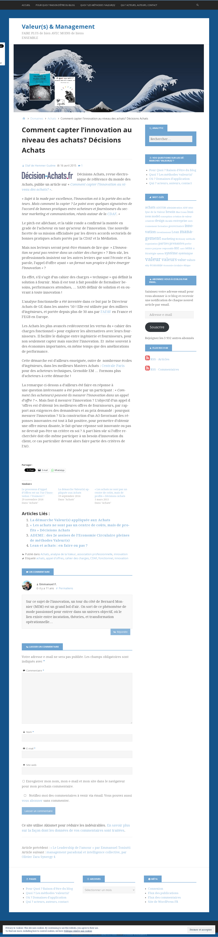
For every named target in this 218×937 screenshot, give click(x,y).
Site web (31, 765)
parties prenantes (171, 243)
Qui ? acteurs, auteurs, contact (139, 5)
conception (166, 216)
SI (193, 249)
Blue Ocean (181, 212)
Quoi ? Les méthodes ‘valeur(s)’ (97, 5)
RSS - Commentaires (164, 369)
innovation (121, 554)
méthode (190, 239)
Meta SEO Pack (109, 934)
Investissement (164, 232)
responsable (168, 248)
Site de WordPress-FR (163, 901)
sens (188, 248)
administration (174, 207)
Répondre (122, 631)
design (160, 220)
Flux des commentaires (164, 897)
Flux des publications (163, 893)
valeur (153, 259)
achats (40, 558)
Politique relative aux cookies (78, 931)
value (181, 260)
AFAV (185, 208)
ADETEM (161, 207)
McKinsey (180, 239)
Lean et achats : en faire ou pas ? (59, 545)
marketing (168, 238)
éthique (186, 265)
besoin (170, 212)
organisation (151, 244)
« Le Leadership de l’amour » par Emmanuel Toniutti (90, 847)
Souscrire (157, 327)
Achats (45, 554)
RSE (176, 248)
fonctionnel (105, 558)
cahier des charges (77, 558)
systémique (185, 253)
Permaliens (66, 588)
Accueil (26, 5)
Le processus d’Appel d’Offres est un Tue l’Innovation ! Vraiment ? (37, 492)
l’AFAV (106, 312)
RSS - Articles (159, 359)
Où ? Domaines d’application (169, 178)
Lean (175, 232)
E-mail (30, 748)
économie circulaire (173, 265)
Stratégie (150, 253)
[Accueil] (24, 118)
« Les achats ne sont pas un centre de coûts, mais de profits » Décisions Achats (111, 492)
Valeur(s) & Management (58, 26)
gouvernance (176, 226)
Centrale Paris (113, 366)
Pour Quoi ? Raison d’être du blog (55, 5)
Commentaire (35, 670)
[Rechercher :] (170, 139)
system (160, 253)
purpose (156, 248)
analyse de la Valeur (63, 554)
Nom (30, 732)
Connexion (155, 888)
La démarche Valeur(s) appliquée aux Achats (74, 491)
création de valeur (182, 216)
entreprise (180, 220)
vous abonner (32, 800)
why (147, 265)
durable (169, 221)
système (171, 253)
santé (182, 249)
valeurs (169, 259)
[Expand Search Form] (197, 5)
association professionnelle (94, 554)
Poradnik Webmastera (135, 934)
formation (163, 226)
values (191, 260)
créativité (149, 221)
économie (156, 265)
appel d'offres (55, 558)
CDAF (111, 214)
